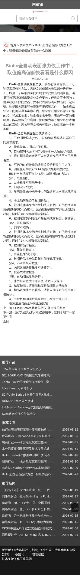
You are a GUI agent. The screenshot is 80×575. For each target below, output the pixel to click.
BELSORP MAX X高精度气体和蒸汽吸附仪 (28, 375)
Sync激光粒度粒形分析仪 (18, 413)
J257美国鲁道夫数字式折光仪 (21, 369)
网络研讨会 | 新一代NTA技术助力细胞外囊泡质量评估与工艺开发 (28, 522)
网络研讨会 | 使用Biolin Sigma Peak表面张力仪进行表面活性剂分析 (28, 496)
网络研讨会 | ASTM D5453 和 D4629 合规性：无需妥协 (28, 534)
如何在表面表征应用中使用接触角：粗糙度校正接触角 (28, 429)
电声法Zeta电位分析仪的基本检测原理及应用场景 (28, 468)
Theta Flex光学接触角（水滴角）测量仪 (28, 381)
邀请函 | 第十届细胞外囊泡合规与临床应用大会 (28, 515)
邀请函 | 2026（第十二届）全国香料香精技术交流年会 (28, 502)
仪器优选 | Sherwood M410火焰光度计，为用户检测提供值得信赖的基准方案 (28, 436)
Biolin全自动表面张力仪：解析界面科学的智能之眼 (28, 474)
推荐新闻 (9, 483)
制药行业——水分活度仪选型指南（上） (28, 461)
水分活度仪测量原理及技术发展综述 (26, 448)
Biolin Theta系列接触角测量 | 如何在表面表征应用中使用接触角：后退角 (28, 455)
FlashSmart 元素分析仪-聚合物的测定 (40, 308)
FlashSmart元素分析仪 (17, 388)
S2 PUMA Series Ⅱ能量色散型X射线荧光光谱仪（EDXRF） (28, 394)
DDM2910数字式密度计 (17, 401)
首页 (13, 45)
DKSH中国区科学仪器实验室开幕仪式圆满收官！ (28, 528)
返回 (6, 321)
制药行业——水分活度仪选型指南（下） (28, 442)
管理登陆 (38, 554)
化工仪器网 (24, 559)
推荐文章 (9, 423)
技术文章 (26, 45)
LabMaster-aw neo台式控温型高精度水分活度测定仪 (28, 407)
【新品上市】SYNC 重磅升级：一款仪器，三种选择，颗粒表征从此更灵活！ (28, 490)
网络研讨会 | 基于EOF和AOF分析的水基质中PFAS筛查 (28, 509)
